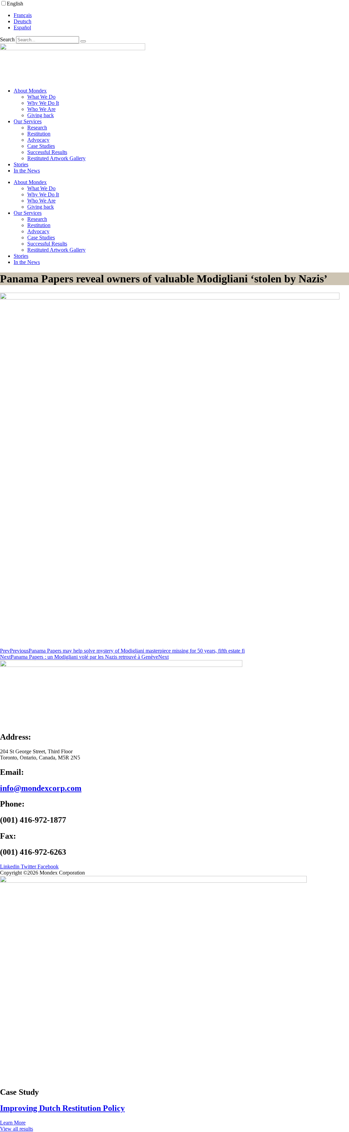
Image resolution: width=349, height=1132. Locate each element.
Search (7, 39)
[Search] (83, 41)
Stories (21, 164)
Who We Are (41, 109)
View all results (16, 1129)
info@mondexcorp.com (40, 788)
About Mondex (30, 91)
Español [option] (22, 27)
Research (37, 127)
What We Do (41, 97)
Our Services (28, 121)
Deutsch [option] (22, 21)
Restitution (38, 134)
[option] (181, 15)
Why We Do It (43, 103)
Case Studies (41, 146)
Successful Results (47, 152)
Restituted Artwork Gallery (56, 158)
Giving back (40, 115)
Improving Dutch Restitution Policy (62, 1108)
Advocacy (38, 140)
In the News (27, 170)
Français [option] (23, 15)
